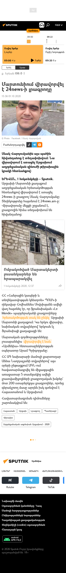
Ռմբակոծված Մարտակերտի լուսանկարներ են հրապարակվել (31, 274)
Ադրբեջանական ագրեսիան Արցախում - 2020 (26, 424)
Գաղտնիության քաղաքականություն (23, 520)
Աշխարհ (34, 471)
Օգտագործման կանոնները (18, 505)
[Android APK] (12, 539)
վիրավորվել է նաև (37, 341)
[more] (60, 285)
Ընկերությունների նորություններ (21, 515)
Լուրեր (8, 52)
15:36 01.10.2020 (11, 96)
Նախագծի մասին (12, 501)
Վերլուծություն (52, 471)
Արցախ (23, 410)
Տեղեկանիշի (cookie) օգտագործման (23, 524)
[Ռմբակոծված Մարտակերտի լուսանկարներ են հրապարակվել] (33, 242)
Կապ (39, 505)
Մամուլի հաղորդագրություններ (20, 510)
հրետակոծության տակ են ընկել (26, 317)
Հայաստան (9, 410)
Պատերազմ (50, 410)
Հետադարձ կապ (12, 529)
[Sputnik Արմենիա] (10, 26)
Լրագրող (35, 410)
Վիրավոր (8, 417)
